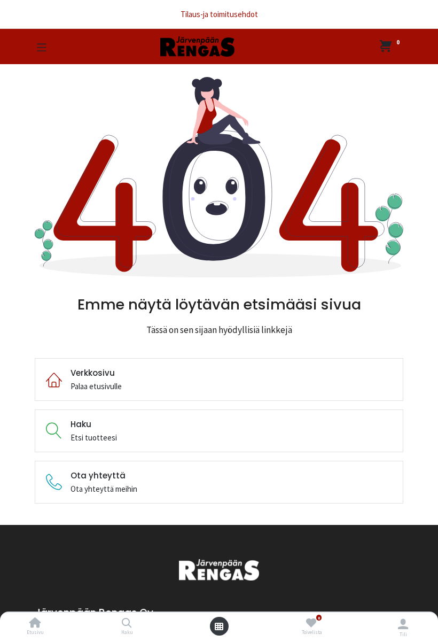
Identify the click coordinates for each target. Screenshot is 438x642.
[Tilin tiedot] (403, 623)
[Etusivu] (35, 623)
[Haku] (127, 623)
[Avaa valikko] (219, 626)
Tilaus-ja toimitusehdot (219, 14)
